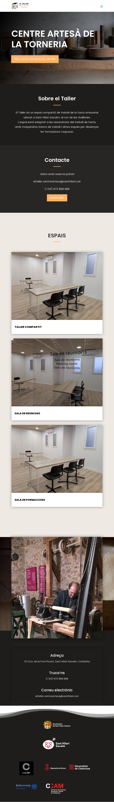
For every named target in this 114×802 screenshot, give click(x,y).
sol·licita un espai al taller (35, 59)
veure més (57, 197)
